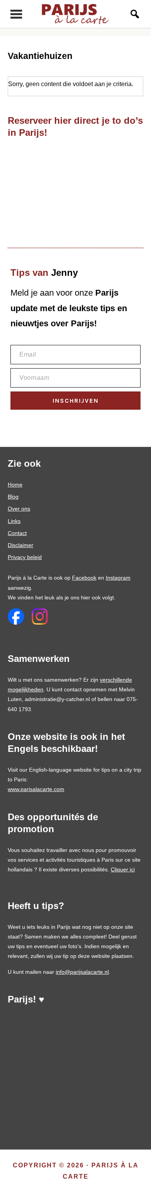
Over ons (19, 509)
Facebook (84, 578)
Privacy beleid (25, 557)
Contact (17, 533)
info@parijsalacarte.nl (82, 972)
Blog (13, 496)
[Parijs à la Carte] (75, 14)
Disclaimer (20, 545)
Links (14, 521)
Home (15, 484)
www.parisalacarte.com (36, 789)
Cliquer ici (123, 869)
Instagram (118, 578)
